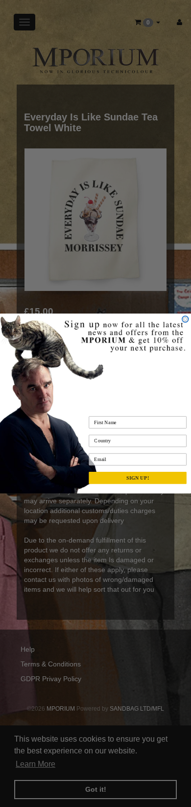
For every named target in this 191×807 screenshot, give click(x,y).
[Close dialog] (185, 319)
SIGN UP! (137, 478)
